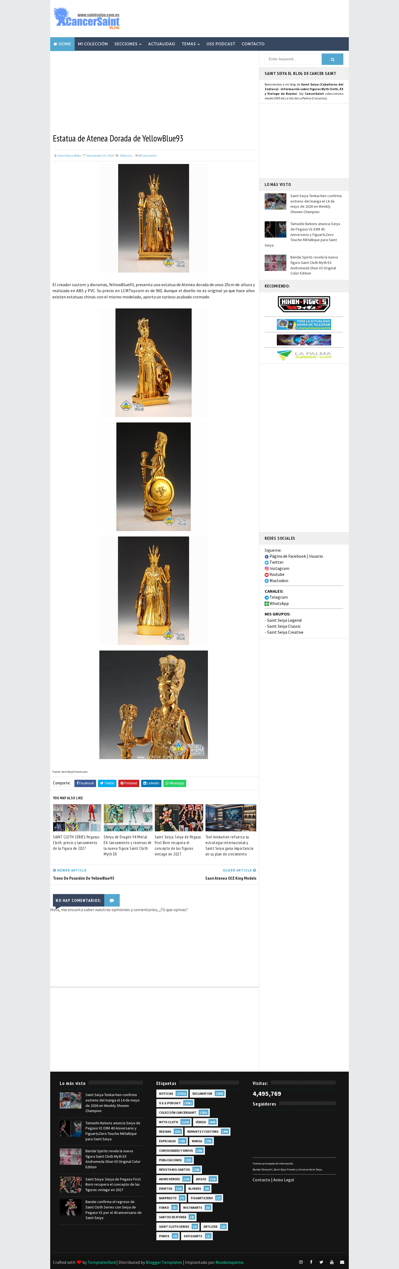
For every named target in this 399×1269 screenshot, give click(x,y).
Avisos (201, 1179)
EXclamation (202, 1094)
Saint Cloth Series (174, 1227)
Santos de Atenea (172, 1217)
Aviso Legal (283, 1179)
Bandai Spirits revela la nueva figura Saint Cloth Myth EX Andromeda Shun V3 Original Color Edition (314, 265)
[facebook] (311, 1262)
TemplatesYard (102, 1262)
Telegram (278, 597)
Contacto (253, 44)
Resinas (165, 1132)
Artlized (210, 1227)
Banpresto (167, 1198)
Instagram (279, 568)
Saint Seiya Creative (285, 632)
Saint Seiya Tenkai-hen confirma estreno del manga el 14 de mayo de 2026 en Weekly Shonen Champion (316, 203)
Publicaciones (170, 1160)
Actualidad (161, 44)
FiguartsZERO (202, 1198)
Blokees (194, 1189)
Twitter (276, 562)
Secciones (126, 44)
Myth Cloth (168, 1122)
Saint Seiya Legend (284, 620)
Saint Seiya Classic (284, 626)
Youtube (276, 574)
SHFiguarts (193, 1236)
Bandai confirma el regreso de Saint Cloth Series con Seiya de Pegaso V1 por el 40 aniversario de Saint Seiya (114, 1209)
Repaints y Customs (202, 1132)
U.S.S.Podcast (170, 1103)
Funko (164, 1208)
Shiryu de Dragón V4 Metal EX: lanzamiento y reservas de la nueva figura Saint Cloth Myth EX (128, 845)
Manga (197, 1141)
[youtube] (332, 1262)
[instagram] (301, 1262)
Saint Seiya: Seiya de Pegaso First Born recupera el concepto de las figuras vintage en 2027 (178, 845)
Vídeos (201, 1122)
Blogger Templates (164, 1262)
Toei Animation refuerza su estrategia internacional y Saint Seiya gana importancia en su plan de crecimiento (229, 845)
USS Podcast (221, 44)
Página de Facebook (287, 556)
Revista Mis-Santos (174, 1170)
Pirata (164, 1236)
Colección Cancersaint (177, 1113)
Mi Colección (93, 44)
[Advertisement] (247, 18)
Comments (148, 155)
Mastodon (278, 580)
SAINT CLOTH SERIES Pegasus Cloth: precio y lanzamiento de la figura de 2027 (76, 842)
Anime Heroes (169, 1179)
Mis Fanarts (192, 1208)
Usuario (316, 556)
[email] (342, 1262)
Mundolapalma (229, 1262)
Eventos (165, 1189)
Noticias (126, 155)
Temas (189, 44)
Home (65, 44)
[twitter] (321, 1262)
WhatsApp (279, 603)
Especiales (167, 1141)
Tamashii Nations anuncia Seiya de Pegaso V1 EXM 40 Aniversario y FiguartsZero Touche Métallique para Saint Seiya (302, 234)
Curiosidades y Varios (176, 1151)
